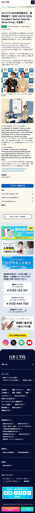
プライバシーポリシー (22, 479)
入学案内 (4, 393)
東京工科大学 (7, 466)
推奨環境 (26, 481)
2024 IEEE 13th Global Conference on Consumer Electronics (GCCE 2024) (14, 170)
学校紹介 (4, 390)
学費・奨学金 (16, 393)
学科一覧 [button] (4, 364)
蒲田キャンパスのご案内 (10, 378)
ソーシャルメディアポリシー (11, 481)
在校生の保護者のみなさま (10, 432)
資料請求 (4, 408)
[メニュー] (33, 2)
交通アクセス (19, 405)
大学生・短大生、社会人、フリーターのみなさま (17, 426)
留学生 (3, 205)
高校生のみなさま (8, 424)
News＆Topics (20, 396)
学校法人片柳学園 (8, 453)
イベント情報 (6, 405)
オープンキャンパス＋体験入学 (11, 402)
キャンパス (5, 374)
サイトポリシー (7, 479)
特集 (27, 393)
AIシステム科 (5, 177)
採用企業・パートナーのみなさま (12, 439)
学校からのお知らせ (8, 399)
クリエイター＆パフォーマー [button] (10, 194)
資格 (28, 390)
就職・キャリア (17, 390)
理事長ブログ (6, 410)
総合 (2, 190)
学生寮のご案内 (27, 380)
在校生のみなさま (24, 434)
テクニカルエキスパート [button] (8, 201)
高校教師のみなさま (9, 434)
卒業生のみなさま (8, 437)
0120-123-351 (19, 290)
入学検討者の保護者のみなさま (12, 429)
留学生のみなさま (23, 424)
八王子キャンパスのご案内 (10, 380)
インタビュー (5, 396)
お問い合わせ (16, 408)
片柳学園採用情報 (23, 453)
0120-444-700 (18, 304)
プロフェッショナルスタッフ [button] (10, 198)
